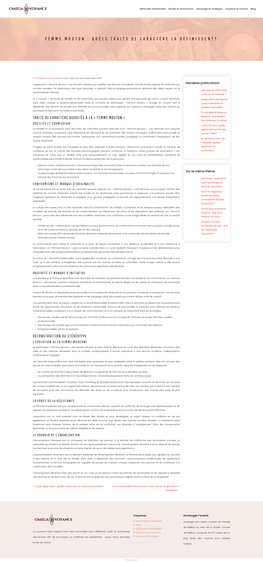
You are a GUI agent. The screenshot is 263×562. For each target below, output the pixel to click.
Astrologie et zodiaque (209, 8)
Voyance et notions (236, 8)
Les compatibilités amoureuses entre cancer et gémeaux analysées (144, 488)
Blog (253, 8)
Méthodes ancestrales (153, 8)
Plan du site (131, 560)
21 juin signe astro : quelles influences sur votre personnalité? (69, 486)
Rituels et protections (181, 8)
